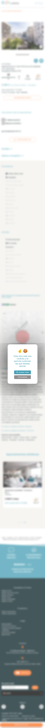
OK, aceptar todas (22, 372)
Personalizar (22, 377)
